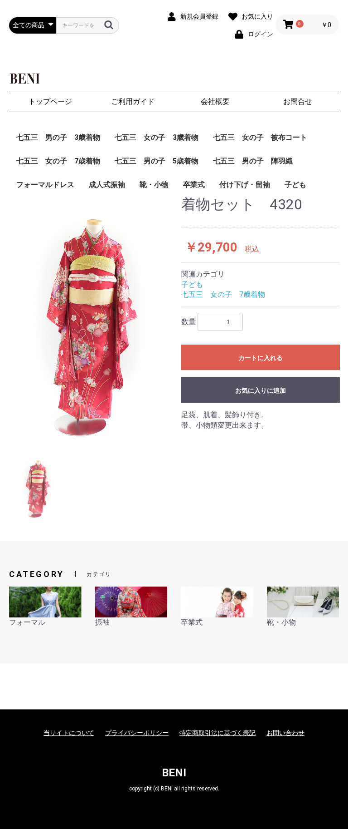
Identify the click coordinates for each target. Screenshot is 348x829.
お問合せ (297, 101)
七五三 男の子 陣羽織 (253, 161)
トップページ (50, 101)
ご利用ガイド (133, 101)
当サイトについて (69, 732)
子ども (295, 184)
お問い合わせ (285, 732)
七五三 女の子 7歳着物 (58, 161)
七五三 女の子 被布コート (260, 137)
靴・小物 (154, 184)
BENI (174, 772)
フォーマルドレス (45, 184)
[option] (91, 319)
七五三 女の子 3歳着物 (156, 137)
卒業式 (194, 184)
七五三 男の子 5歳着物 (156, 161)
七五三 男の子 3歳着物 (58, 137)
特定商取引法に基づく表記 (217, 732)
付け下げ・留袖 (244, 184)
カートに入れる (260, 357)
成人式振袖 (107, 184)
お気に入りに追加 (260, 390)
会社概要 (215, 101)
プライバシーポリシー (137, 732)
